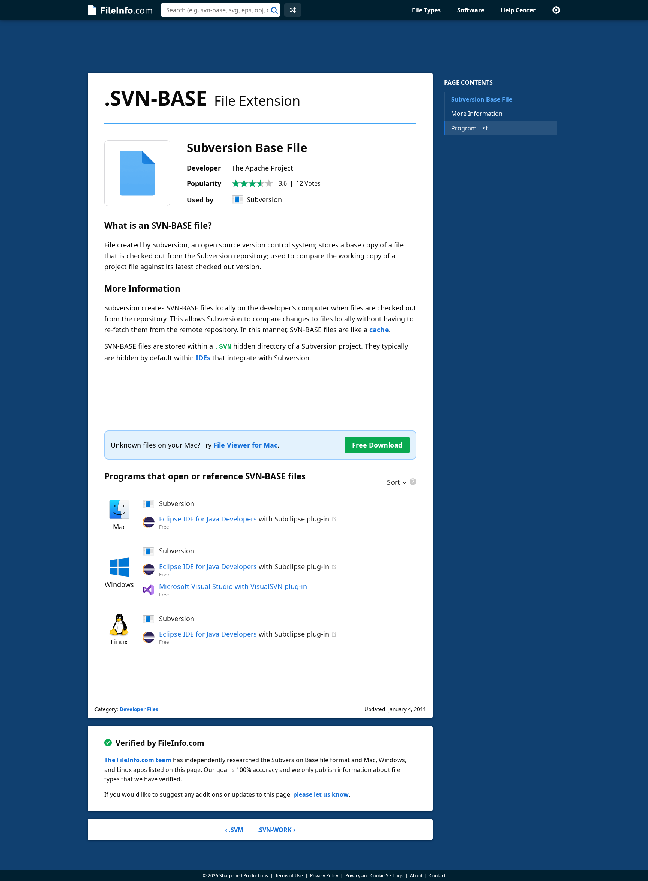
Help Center (518, 10)
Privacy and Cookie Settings (374, 875)
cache (379, 329)
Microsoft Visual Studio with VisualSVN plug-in (233, 586)
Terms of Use (289, 875)
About (416, 875)
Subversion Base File (481, 99)
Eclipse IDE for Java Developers (208, 518)
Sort (393, 482)
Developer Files (139, 709)
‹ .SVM (234, 830)
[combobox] (220, 10)
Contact (437, 875)
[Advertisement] (324, 46)
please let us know (321, 794)
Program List (469, 128)
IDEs (203, 357)
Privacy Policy (324, 875)
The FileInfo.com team (137, 760)
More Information (476, 113)
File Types (426, 10)
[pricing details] (412, 481)
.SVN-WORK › (276, 830)
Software (470, 10)
